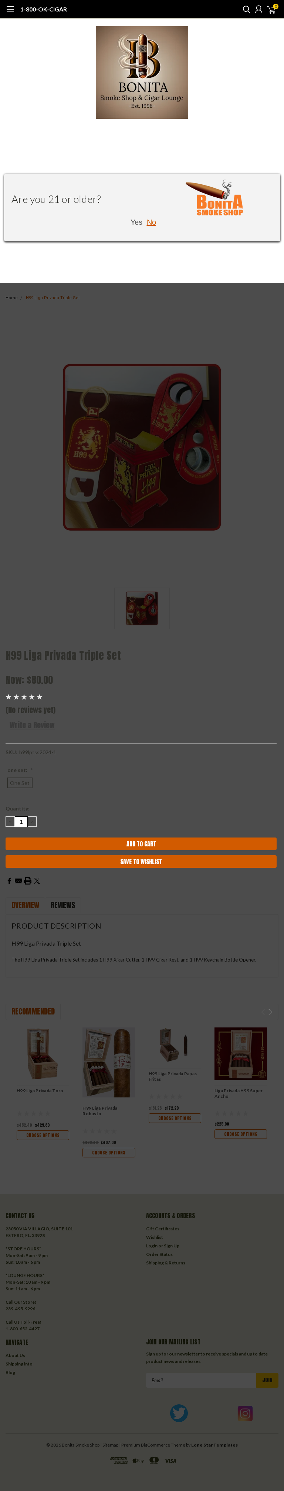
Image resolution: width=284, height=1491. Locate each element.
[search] (244, 9)
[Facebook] (9, 881)
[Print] (27, 881)
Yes (136, 222)
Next (270, 1012)
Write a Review (32, 725)
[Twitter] (37, 881)
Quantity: (18, 808)
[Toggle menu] (10, 13)
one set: (20, 770)
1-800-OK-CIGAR (43, 9)
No (151, 222)
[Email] (18, 881)
